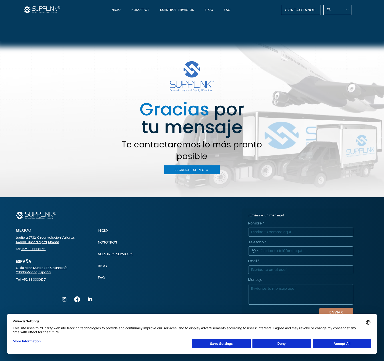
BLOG (102, 265)
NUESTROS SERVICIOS (115, 254)
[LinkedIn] (90, 299)
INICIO (103, 230)
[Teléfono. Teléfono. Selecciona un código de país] (255, 251)
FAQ (101, 277)
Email (254, 261)
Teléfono (257, 242)
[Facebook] (77, 299)
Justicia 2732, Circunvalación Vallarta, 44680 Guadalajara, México (45, 239)
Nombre (256, 223)
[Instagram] (64, 299)
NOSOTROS (107, 242)
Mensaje (255, 279)
